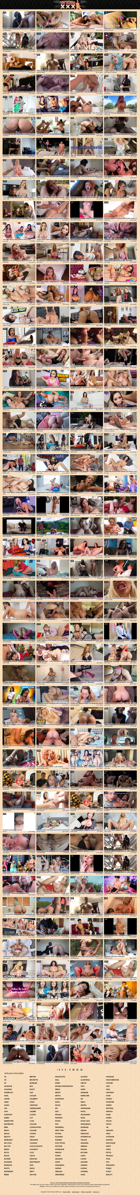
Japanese (84, 1143)
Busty (32, 1089)
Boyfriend (8, 1172)
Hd (82, 1099)
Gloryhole (85, 1080)
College (33, 1124)
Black (6, 1156)
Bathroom (8, 1124)
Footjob (58, 1146)
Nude (108, 1115)
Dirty (32, 1172)
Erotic (58, 1096)
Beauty (7, 1137)
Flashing (59, 1137)
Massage (110, 1077)
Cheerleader (35, 1108)
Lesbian (84, 1165)
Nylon (109, 1121)
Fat (56, 1108)
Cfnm (32, 1102)
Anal (6, 1096)
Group (83, 1083)
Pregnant (110, 1165)
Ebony (57, 1093)
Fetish (57, 1121)
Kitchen (84, 1153)
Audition (8, 1115)
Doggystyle (60, 1077)
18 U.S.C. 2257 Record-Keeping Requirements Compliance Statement (70, 1183)
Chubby (33, 1112)
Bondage (8, 1165)
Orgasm (109, 1131)
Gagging (59, 1159)
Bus (31, 1086)
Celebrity (34, 1099)
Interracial (86, 1137)
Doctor (33, 1175)
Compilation (35, 1127)
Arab (6, 1102)
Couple (33, 1134)
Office (108, 1124)
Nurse (108, 1118)
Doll (57, 1080)
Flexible (58, 1140)
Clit (31, 1118)
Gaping (58, 1168)
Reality (109, 1175)
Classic (33, 1115)
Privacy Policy (67, 1192)
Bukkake (33, 1083)
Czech (32, 1156)
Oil (107, 1127)
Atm (6, 1112)
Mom (108, 1096)
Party (108, 1146)
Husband (84, 1127)
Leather (84, 1162)
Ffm (56, 1124)
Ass (5, 1108)
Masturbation (112, 1080)
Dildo (32, 1168)
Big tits (7, 1146)
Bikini (6, 1149)
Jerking (84, 1146)
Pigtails (109, 1156)
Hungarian (85, 1124)
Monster (110, 1102)
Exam (57, 1102)
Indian (83, 1131)
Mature (109, 1083)
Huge (83, 1118)
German (58, 1172)
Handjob (84, 1093)
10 (73, 1070)
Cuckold (33, 1143)
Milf (108, 1086)
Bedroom (8, 1140)
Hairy (83, 1089)
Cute (32, 1153)
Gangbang (59, 1165)
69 (5, 1083)
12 (81, 1070)
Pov (107, 1162)
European (59, 1099)
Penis (108, 1149)
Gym (82, 1086)
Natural (109, 1108)
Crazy (32, 1137)
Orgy (108, 1134)
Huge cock (85, 1121)
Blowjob (8, 1162)
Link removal (75, 1192)
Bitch (6, 1153)
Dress (57, 1089)
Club (32, 1121)
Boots (7, 1168)
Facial (57, 1105)
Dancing (33, 1159)
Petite (108, 1153)
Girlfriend (59, 1175)
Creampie (34, 1140)
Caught (33, 1096)
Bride (6, 1175)
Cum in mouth (36, 1146)
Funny (58, 1156)
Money (109, 1099)
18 (5, 1077)
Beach (6, 1134)
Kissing (84, 1149)
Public (109, 1168)
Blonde (7, 1159)
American (8, 1093)
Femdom (59, 1118)
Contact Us (96, 1192)
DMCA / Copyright (86, 1192)
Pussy (108, 1172)
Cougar (33, 1131)
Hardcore (85, 1096)
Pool (108, 1159)
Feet (57, 1112)
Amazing (8, 1089)
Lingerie (84, 1172)
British (33, 1077)
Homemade (85, 1108)
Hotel (83, 1112)
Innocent (85, 1134)
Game (57, 1162)
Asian (6, 1105)
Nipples (109, 1112)
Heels (83, 1102)
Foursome (59, 1149)
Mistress (110, 1093)
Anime (7, 1099)
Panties (109, 1140)
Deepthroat (35, 1162)
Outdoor (110, 1137)
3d (5, 1080)
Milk (108, 1089)
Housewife (85, 1115)
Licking (84, 1168)
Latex (83, 1156)
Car (31, 1093)
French (58, 1153)
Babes (6, 1118)
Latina (83, 1159)
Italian (84, 1140)
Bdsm (6, 1131)
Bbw (6, 1127)
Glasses (84, 1077)
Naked (109, 1105)
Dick (31, 1165)
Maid (83, 1175)
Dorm (57, 1083)
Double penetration (64, 1086)
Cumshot (34, 1149)
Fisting (58, 1134)
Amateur (8, 1086)
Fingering (59, 1127)
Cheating (34, 1105)
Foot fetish (60, 1143)
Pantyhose (110, 1143)
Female (58, 1115)
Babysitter (8, 1121)
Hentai (83, 1105)
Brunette (34, 1080)
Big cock (8, 1143)
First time (59, 1131)
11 (77, 1070)
